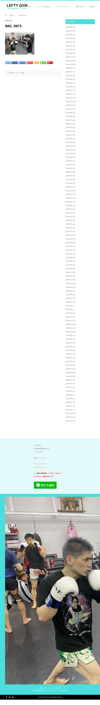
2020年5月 (69, 306)
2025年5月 (69, 83)
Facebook (6, 697)
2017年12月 (69, 413)
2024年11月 (69, 105)
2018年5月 (69, 395)
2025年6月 (69, 79)
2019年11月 (69, 328)
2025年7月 (69, 75)
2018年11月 (69, 372)
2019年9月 (69, 335)
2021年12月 (69, 235)
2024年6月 (69, 124)
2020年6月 (69, 302)
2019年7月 (69, 343)
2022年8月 (69, 205)
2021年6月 (69, 257)
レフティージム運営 (19, 73)
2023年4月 (69, 176)
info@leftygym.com (40, 467)
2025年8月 (69, 72)
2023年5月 (69, 172)
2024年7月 (69, 120)
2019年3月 (69, 358)
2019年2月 (69, 361)
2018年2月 (69, 406)
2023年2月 (69, 183)
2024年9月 (69, 112)
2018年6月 (69, 391)
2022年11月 (69, 194)
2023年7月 (69, 164)
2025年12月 (69, 57)
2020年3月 (69, 313)
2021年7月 (69, 254)
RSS (12, 697)
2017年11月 (69, 417)
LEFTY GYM (47, 697)
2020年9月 (69, 291)
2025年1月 (69, 98)
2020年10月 (69, 287)
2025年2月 (69, 94)
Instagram (9, 697)
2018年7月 (69, 387)
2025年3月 (69, 90)
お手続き (92, 6)
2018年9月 (69, 380)
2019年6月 (69, 346)
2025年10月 (69, 64)
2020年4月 (69, 309)
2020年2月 (69, 317)
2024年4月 (69, 131)
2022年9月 (69, 202)
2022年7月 (69, 209)
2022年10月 (69, 198)
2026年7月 (69, 31)
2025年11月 (69, 60)
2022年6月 (69, 213)
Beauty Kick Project (25, 6)
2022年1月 (69, 231)
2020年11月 (69, 283)
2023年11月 (69, 150)
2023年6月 (69, 168)
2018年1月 (69, 409)
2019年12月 (69, 324)
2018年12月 (69, 369)
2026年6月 (69, 34)
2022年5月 (69, 216)
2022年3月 (69, 224)
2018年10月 (69, 376)
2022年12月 (69, 190)
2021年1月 (69, 276)
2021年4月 (69, 265)
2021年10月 (69, 242)
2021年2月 (69, 272)
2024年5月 (69, 127)
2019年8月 (69, 339)
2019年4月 (69, 354)
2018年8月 (69, 384)
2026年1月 (69, 53)
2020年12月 (69, 280)
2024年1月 (69, 142)
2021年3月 (69, 268)
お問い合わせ (80, 6)
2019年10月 (69, 332)
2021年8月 (69, 250)
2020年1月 (69, 320)
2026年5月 (69, 38)
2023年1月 (69, 187)
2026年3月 (69, 46)
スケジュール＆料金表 (43, 6)
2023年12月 (69, 146)
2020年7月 (69, 298)
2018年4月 (69, 398)
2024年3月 (69, 135)
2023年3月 (69, 179)
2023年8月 (69, 161)
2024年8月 (69, 116)
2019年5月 (69, 350)
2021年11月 (69, 239)
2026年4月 (69, 42)
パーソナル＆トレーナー (62, 6)
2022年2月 (69, 228)
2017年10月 (69, 421)
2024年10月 (69, 109)
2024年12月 (69, 101)
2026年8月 (69, 27)
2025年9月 (69, 68)
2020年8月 (69, 294)
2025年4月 (69, 86)
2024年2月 (69, 138)
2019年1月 (69, 365)
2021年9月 (69, 246)
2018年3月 (69, 402)
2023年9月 (69, 157)
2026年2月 (69, 49)
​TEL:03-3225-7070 (40, 464)
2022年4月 (69, 220)
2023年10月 (69, 153)
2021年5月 (69, 261)
